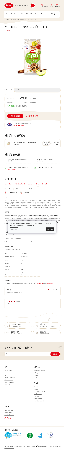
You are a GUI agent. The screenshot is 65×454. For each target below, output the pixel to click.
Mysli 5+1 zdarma (9, 380)
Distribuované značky (39, 391)
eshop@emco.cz (9, 412)
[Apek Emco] (40, 436)
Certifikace (37, 396)
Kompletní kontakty (9, 415)
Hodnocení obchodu (10, 382)
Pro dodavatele (38, 398)
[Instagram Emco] (5, 418)
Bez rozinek (26, 193)
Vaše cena (17, 98)
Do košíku (17, 116)
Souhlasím (50, 229)
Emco (10, 189)
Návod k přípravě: (20, 184)
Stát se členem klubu (18, 125)
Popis (6, 184)
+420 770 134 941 (9, 410)
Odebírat (55, 354)
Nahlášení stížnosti (39, 401)
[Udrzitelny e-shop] (29, 436)
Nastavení (14, 229)
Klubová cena (17, 102)
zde (33, 225)
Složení (11, 184)
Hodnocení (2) (31, 184)
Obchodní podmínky (10, 377)
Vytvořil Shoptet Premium (44, 446)
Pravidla (36, 375)
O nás (16, 5)
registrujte (50, 283)
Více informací (12, 169)
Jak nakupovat (8, 370)
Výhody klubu (37, 373)
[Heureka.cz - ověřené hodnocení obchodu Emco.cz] (14, 436)
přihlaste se (40, 283)
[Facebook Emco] (7, 418)
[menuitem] (6, 14)
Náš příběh (37, 387)
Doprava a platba (9, 373)
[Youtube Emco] (10, 418)
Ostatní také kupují (41, 184)
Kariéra (36, 389)
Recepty (21, 5)
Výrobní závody (38, 394)
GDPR (6, 375)
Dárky (35, 377)
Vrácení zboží (8, 384)
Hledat (33, 5)
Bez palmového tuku (12, 192)
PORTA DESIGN (57, 446)
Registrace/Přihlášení (39, 370)
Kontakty (26, 5)
